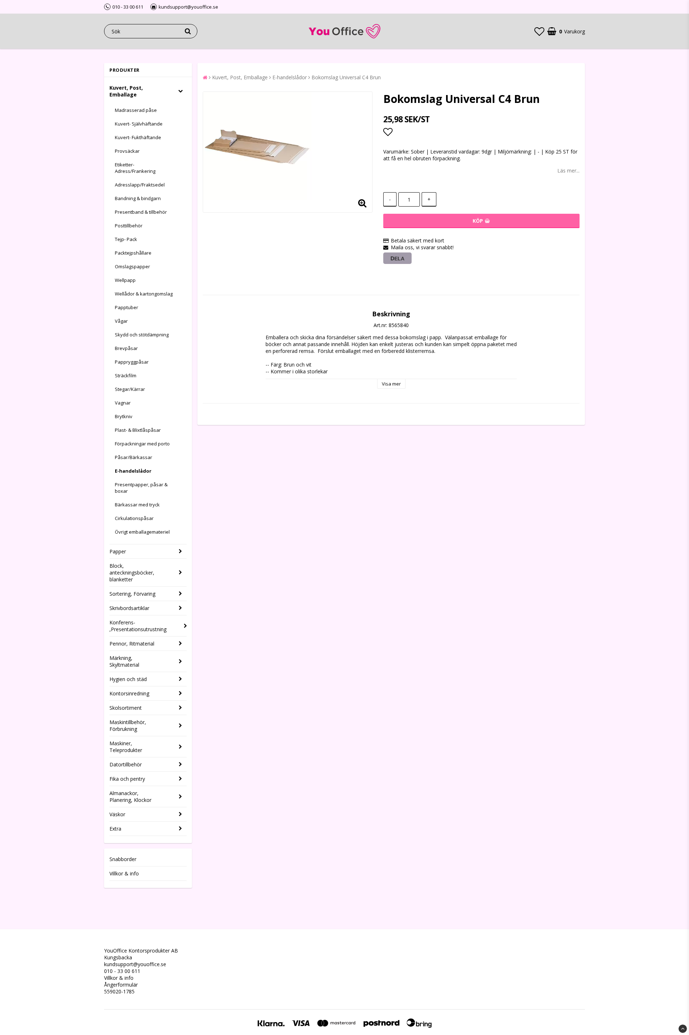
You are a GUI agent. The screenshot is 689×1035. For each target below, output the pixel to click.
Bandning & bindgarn (138, 198)
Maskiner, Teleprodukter (125, 746)
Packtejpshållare (133, 253)
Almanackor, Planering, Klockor (130, 796)
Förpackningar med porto (142, 443)
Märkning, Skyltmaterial (124, 661)
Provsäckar (127, 151)
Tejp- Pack (126, 239)
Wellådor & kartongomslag (144, 293)
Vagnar (123, 403)
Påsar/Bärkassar (133, 457)
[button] (539, 31)
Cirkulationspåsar (134, 518)
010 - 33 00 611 (122, 971)
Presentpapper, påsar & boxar (141, 487)
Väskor (117, 814)
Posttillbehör (128, 225)
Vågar (121, 321)
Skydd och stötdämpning (142, 334)
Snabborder (122, 859)
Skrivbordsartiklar (129, 608)
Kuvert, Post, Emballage (126, 91)
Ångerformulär (121, 984)
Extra (115, 828)
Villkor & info (124, 873)
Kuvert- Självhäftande (139, 123)
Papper (117, 551)
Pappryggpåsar (132, 362)
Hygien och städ (128, 679)
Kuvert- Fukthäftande (138, 137)
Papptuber (126, 307)
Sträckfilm (125, 375)
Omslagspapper (132, 266)
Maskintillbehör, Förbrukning (127, 725)
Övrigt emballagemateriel (142, 532)
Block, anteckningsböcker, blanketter (131, 572)
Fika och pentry (127, 778)
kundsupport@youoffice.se (135, 964)
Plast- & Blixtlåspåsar (138, 430)
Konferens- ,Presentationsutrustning (138, 626)
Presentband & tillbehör (141, 212)
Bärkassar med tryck (137, 504)
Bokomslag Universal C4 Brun (346, 77)
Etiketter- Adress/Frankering (135, 167)
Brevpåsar (126, 348)
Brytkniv (123, 416)
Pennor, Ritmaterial (131, 643)
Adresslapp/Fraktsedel (140, 184)
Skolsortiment (125, 707)
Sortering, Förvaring (132, 593)
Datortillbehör (125, 764)
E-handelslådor (133, 471)
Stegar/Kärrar (130, 389)
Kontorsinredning (129, 693)
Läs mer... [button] (568, 170)
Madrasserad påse (136, 110)
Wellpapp (125, 280)
